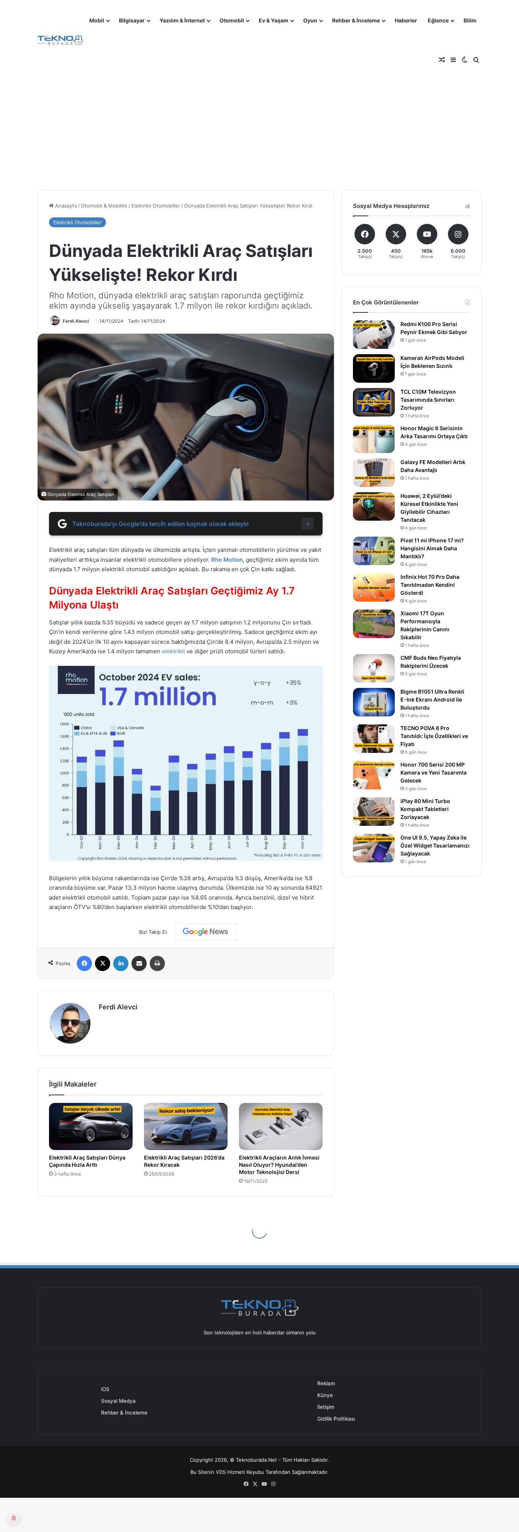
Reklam (326, 1383)
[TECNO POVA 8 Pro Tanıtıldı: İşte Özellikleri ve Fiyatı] (374, 738)
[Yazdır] (157, 963)
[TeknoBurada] (60, 40)
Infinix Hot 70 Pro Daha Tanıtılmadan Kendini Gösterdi (429, 585)
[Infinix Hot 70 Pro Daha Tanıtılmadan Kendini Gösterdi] (374, 587)
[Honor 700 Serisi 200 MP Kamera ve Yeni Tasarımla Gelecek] (374, 775)
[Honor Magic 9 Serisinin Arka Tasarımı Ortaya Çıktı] (374, 439)
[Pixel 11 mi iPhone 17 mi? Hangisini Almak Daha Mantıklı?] (374, 551)
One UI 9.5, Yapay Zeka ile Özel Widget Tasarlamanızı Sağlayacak (435, 845)
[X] (102, 963)
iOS (105, 1389)
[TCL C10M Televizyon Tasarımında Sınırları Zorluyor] (374, 402)
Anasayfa (65, 206)
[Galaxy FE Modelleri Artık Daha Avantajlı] (374, 472)
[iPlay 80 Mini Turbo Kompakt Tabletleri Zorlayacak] (374, 811)
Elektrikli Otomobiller (155, 206)
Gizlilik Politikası (336, 1419)
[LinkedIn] (120, 963)
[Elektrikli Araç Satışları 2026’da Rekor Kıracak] (186, 1126)
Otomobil (232, 20)
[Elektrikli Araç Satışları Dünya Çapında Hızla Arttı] (91, 1126)
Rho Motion (227, 559)
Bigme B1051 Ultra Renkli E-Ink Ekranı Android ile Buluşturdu (432, 699)
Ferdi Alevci (76, 321)
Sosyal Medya (118, 1401)
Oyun (310, 20)
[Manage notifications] (14, 1518)
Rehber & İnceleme (356, 20)
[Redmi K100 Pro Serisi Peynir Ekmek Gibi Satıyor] (374, 334)
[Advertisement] (259, 125)
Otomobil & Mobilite (104, 206)
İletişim (325, 1407)
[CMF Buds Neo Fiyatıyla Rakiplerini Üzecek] (374, 668)
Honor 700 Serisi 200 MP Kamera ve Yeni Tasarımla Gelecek (433, 772)
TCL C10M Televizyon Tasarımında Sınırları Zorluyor (428, 399)
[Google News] (205, 932)
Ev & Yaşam (273, 20)
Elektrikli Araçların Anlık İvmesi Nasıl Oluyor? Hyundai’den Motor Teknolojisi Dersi (279, 1164)
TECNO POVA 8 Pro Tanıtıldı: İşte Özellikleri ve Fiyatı (434, 736)
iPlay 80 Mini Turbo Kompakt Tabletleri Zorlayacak (425, 809)
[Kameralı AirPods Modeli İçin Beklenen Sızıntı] (374, 368)
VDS (221, 1472)
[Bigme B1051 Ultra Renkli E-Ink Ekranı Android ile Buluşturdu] (374, 702)
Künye (325, 1395)
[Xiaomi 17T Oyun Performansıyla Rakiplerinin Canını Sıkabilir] (374, 624)
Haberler (406, 20)
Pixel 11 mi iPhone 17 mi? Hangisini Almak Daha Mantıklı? (432, 548)
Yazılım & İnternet (182, 20)
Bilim (470, 20)
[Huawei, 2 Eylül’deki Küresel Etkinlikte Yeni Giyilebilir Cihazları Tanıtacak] (374, 506)
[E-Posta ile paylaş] (139, 963)
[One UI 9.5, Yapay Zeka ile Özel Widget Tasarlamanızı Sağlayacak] (374, 848)
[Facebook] (84, 963)
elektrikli (173, 651)
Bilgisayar (132, 20)
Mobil (96, 20)
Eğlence (438, 20)
